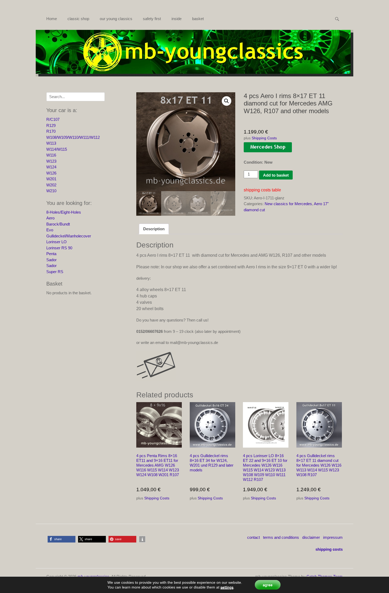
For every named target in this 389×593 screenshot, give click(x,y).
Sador (51, 260)
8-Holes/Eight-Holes (63, 212)
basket (198, 18)
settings (226, 587)
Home (51, 18)
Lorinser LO (56, 242)
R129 (51, 125)
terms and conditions (281, 537)
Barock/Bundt (58, 224)
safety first (152, 18)
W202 (51, 185)
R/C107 (53, 119)
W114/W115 (56, 149)
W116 (51, 155)
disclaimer (311, 537)
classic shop (78, 18)
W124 (51, 167)
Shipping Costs (264, 138)
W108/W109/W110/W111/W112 (73, 137)
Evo (49, 230)
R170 (51, 131)
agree (268, 585)
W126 (51, 173)
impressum (333, 537)
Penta (51, 253)
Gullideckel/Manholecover (68, 236)
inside (176, 18)
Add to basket (276, 175)
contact (253, 537)
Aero (50, 218)
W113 (51, 143)
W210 (51, 191)
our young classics (116, 18)
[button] (226, 101)
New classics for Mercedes (288, 203)
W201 (51, 179)
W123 (51, 161)
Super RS (54, 271)
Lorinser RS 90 (59, 248)
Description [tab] (154, 229)
